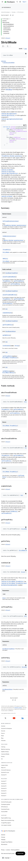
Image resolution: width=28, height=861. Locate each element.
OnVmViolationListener (9, 236)
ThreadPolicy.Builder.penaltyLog (12, 156)
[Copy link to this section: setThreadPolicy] (13, 607)
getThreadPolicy (19, 281)
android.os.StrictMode (8, 62)
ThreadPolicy (6, 249)
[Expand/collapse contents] (10, 19)
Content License (18, 707)
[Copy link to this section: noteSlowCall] (11, 563)
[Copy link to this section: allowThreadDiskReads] (18, 393)
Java (25, 48)
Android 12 (3, 793)
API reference (6, 7)
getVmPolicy (6, 335)
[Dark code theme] (26, 54)
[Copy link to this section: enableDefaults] (13, 486)
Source (3, 733)
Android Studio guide (6, 802)
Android (3, 726)
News (2, 735)
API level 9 (8, 38)
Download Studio (5, 809)
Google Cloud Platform (6, 842)
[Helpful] (10, 15)
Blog (2, 738)
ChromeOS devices (5, 770)
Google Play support (6, 822)
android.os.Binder (7, 196)
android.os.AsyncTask (8, 171)
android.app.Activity (8, 115)
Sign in (24, 1)
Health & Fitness (5, 751)
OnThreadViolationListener (11, 221)
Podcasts (3, 740)
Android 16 (3, 783)
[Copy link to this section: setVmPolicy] (11, 658)
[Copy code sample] (26, 125)
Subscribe (20, 853)
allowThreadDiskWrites (9, 294)
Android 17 (3, 781)
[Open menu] (2, 2)
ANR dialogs (9, 89)
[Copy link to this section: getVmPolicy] (11, 541)
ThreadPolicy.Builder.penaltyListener (15, 225)
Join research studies (6, 825)
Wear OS (3, 767)
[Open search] (17, 2)
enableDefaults (7, 312)
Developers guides (5, 804)
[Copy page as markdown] (7, 46)
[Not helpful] (13, 15)
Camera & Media (5, 754)
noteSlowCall (6, 345)
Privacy (3, 756)
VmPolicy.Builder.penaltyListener (14, 240)
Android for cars (5, 772)
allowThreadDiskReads (9, 276)
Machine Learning (5, 749)
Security (3, 731)
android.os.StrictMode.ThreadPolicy (13, 581)
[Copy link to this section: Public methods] (16, 386)
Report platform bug (6, 818)
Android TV (3, 775)
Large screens (4, 765)
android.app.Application (9, 113)
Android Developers (5, 12)
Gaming (3, 747)
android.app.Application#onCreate (12, 119)
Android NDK (4, 811)
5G (2, 759)
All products (4, 844)
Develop (13, 12)
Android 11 (3, 795)
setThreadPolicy (15, 284)
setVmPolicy (6, 371)
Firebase (3, 839)
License (8, 849)
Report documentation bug (7, 820)
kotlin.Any (3, 61)
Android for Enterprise (6, 728)
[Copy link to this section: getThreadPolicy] (13, 520)
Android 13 (3, 790)
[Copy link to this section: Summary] (10, 208)
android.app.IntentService (10, 173)
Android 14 (3, 788)
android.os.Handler (7, 170)
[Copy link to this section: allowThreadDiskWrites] (18, 439)
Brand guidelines (15, 849)
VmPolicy (5, 258)
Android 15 (3, 786)
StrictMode (6, 252)
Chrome (3, 837)
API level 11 (8, 566)
